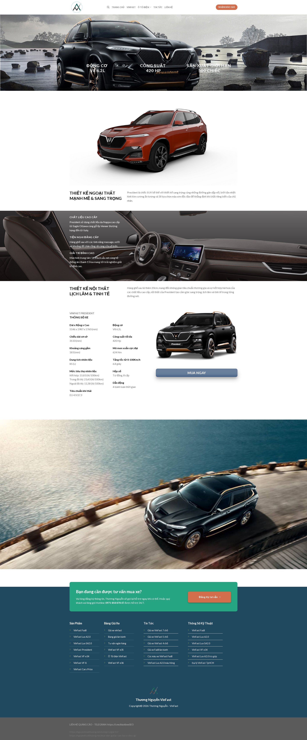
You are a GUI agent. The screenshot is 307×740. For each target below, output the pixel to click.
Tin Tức (157, 7)
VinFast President (83, 649)
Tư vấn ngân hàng (117, 643)
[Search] (108, 7)
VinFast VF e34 (81, 656)
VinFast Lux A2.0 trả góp (204, 656)
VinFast (131, 7)
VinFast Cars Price (83, 669)
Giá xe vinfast (115, 630)
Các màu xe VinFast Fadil (160, 656)
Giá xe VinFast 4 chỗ (158, 643)
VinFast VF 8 (80, 663)
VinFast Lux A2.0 (82, 636)
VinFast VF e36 (116, 663)
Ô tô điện (143, 7)
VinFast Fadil (80, 630)
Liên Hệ (169, 7)
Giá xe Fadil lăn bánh (158, 649)
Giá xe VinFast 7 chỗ (158, 630)
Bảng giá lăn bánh (117, 636)
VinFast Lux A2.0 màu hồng (161, 663)
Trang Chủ (118, 7)
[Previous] (77, 141)
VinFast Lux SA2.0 (83, 643)
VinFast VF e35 (116, 649)
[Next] (230, 141)
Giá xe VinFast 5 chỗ (158, 636)
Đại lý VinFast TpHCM (203, 663)
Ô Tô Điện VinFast (117, 656)
